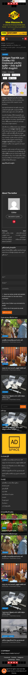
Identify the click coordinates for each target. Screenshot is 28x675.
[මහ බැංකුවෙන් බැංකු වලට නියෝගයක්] (14, 522)
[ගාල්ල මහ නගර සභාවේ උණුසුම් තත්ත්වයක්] (14, 356)
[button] (6, 39)
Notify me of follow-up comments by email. (13, 304)
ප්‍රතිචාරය (5, 255)
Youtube (13, 657)
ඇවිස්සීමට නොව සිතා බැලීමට (10, 483)
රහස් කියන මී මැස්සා (7, 494)
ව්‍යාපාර (4, 497)
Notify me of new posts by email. (13, 308)
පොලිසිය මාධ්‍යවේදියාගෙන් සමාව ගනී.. (12, 340)
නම (3, 277)
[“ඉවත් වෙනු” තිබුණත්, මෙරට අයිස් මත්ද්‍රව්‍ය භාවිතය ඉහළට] (14, 384)
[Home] (3, 39)
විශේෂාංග (4, 503)
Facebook (7, 657)
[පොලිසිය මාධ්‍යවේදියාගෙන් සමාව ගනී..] (14, 328)
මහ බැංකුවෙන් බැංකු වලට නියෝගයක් (13, 530)
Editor (5, 72)
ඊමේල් (4, 283)
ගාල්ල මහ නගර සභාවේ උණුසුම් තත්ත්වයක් (14, 368)
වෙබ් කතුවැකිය (6, 506)
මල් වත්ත (4, 491)
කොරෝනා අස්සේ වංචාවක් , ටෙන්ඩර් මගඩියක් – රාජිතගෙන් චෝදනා (20, 235)
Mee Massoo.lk (14, 22)
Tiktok (18, 659)
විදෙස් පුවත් (11, 424)
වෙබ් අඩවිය (5, 289)
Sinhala (17, 1)
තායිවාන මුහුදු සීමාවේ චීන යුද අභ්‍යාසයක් (13, 470)
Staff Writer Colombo (16, 342)
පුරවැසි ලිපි (5, 489)
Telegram (20, 657)
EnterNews (19, 671)
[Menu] (6, 39)
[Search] (23, 38)
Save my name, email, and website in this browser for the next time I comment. (13, 296)
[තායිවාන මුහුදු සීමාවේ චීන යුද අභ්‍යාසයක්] (14, 421)
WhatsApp (11, 659)
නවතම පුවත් (5, 54)
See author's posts (14, 216)
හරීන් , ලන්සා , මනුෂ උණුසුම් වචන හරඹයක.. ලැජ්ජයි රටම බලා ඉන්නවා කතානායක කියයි (7, 236)
